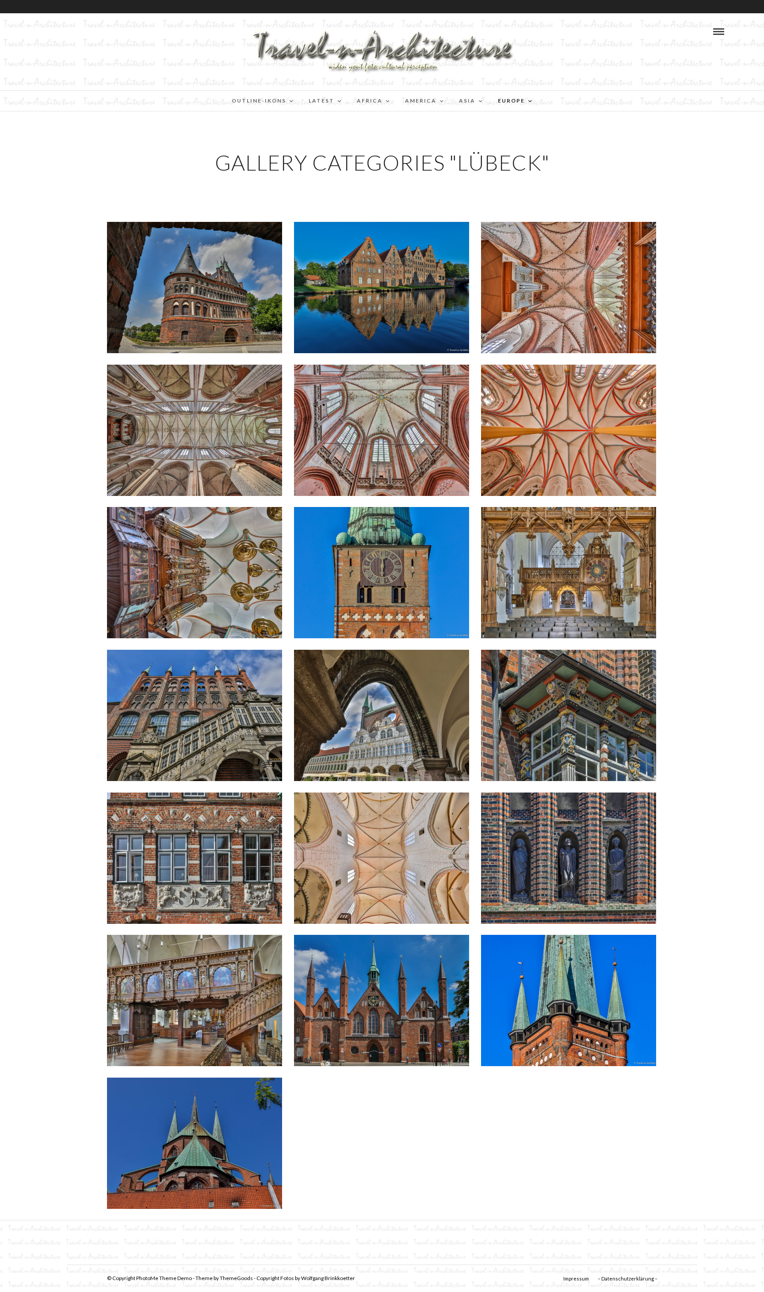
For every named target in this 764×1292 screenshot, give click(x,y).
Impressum (576, 1278)
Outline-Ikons (259, 100)
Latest (321, 100)
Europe (511, 100)
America (420, 100)
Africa (369, 100)
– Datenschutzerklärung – (627, 1278)
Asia (467, 100)
